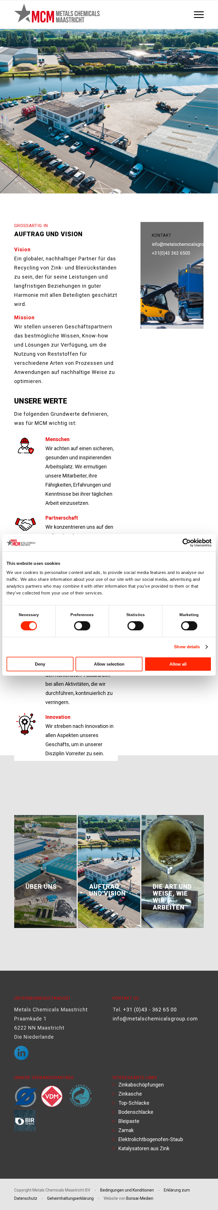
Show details (187, 646)
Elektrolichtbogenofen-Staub (150, 1139)
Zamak (126, 1130)
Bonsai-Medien (139, 1198)
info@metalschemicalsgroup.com (185, 244)
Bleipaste (128, 1121)
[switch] (82, 625)
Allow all (177, 664)
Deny (40, 664)
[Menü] (197, 14)
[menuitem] (197, 14)
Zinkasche (130, 1094)
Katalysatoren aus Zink (143, 1148)
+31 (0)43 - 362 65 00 (150, 1010)
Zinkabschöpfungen (141, 1085)
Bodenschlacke (135, 1112)
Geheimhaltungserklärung (70, 1198)
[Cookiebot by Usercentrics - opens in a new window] (186, 542)
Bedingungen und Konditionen (127, 1190)
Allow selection (109, 664)
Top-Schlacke (133, 1103)
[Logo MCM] (57, 14)
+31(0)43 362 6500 (171, 253)
